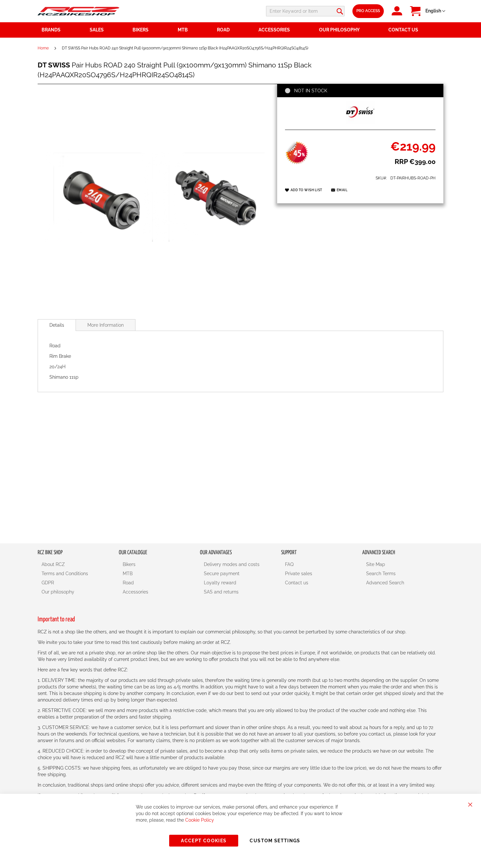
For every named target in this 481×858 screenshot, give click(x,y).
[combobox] (305, 11)
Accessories (135, 591)
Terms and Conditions (65, 573)
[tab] (57, 325)
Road (128, 582)
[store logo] (78, 11)
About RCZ (53, 564)
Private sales (298, 573)
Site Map (375, 564)
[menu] (240, 30)
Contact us (296, 582)
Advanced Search (385, 582)
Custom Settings (275, 840)
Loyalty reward (220, 582)
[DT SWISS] (360, 122)
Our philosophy (58, 591)
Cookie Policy (199, 820)
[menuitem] (107, 30)
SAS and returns (221, 591)
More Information (105, 325)
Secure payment (222, 573)
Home (43, 48)
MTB (128, 573)
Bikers (129, 564)
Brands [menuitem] (51, 29)
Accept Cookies (203, 840)
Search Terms (381, 573)
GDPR (48, 582)
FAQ (289, 564)
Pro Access (368, 11)
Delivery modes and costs (231, 564)
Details (56, 325)
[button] (435, 11)
